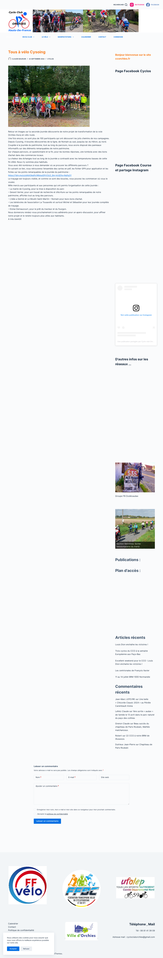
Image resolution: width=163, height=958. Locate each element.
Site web (105, 777)
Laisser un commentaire (47, 821)
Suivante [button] (152, 528)
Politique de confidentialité (21, 930)
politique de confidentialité (57, 814)
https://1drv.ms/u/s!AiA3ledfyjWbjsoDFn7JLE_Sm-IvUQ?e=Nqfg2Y (40, 175)
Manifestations (64, 37)
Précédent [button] (118, 528)
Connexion (118, 37)
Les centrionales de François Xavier (132, 670)
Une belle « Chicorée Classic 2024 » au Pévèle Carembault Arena (133, 702)
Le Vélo (45, 37)
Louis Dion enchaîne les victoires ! (131, 644)
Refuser (26, 949)
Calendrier (86, 37)
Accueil (9, 37)
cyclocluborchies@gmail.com (141, 937)
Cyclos (50, 59)
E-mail (72, 777)
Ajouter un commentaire (47, 786)
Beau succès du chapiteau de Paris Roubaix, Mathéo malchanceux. (132, 727)
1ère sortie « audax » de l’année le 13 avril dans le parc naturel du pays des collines (134, 714)
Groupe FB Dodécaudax (126, 496)
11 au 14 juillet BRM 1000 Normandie (132, 677)
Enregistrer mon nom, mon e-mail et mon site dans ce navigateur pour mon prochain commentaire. (76, 810)
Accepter (13, 949)
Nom (38, 777)
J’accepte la (52, 814)
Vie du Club (27, 37)
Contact (102, 37)
